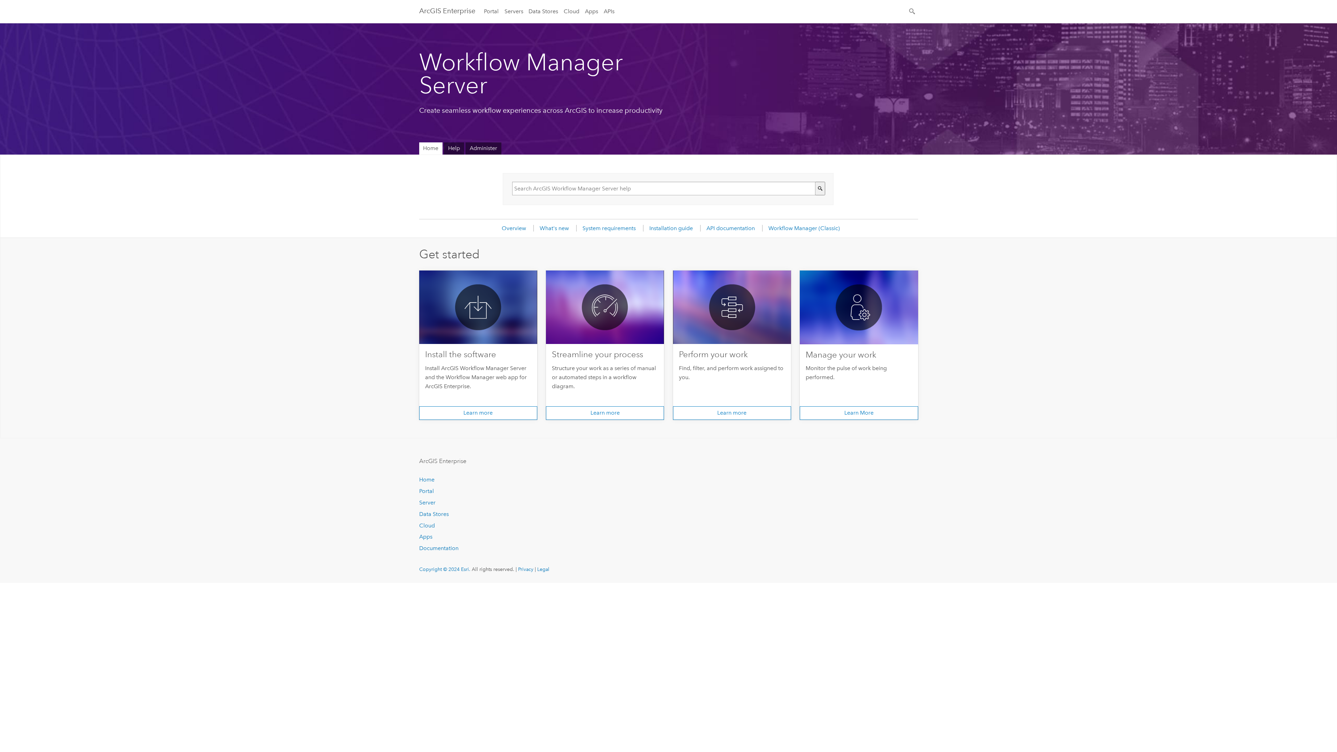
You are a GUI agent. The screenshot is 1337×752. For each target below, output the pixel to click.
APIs (609, 11)
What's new (554, 228)
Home (430, 148)
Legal (543, 569)
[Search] (912, 11)
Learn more (478, 412)
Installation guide (671, 228)
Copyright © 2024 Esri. (444, 569)
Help (454, 148)
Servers (514, 11)
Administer (483, 148)
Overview (514, 228)
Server (427, 502)
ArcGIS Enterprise (447, 11)
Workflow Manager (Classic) (804, 228)
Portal (491, 11)
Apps (591, 11)
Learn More (859, 412)
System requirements (609, 228)
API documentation (730, 228)
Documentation (439, 548)
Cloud (571, 11)
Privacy (525, 569)
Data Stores (543, 11)
